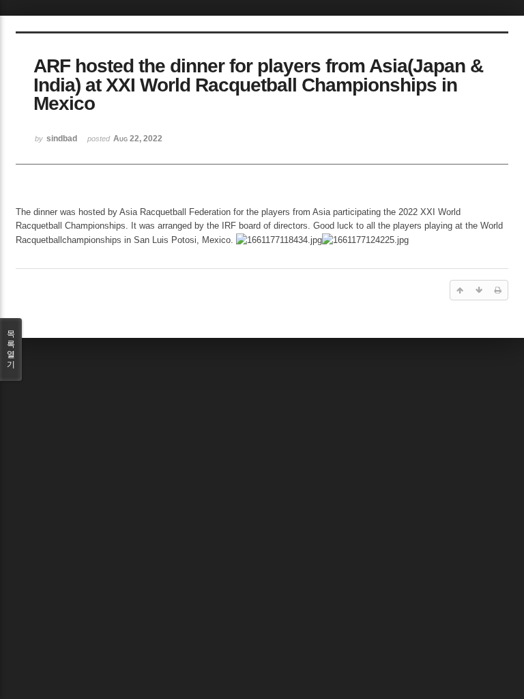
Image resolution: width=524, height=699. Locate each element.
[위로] (459, 290)
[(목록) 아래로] (479, 290)
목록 (11, 349)
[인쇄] (498, 290)
